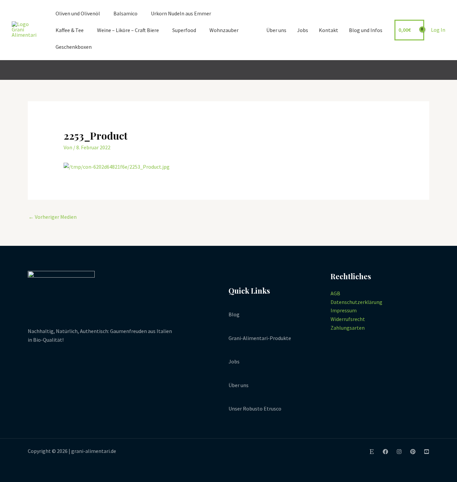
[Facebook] (385, 451)
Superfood (184, 30)
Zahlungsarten (348, 327)
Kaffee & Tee (70, 30)
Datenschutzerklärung (356, 302)
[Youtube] (426, 451)
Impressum (344, 310)
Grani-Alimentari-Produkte (260, 338)
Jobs (302, 30)
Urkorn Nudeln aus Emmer (181, 13)
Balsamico (125, 13)
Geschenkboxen (74, 46)
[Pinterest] (413, 451)
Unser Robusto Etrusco (255, 408)
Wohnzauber (224, 30)
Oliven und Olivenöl (78, 13)
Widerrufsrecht (348, 319)
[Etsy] (371, 451)
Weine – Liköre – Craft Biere (128, 30)
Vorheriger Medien (52, 216)
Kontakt (328, 30)
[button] (442, 70)
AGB (335, 293)
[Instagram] (399, 451)
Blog (234, 314)
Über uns (276, 30)
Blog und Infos (365, 30)
